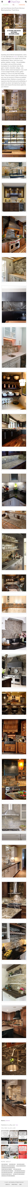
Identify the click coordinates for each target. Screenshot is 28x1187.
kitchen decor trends (7, 1170)
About (20, 1184)
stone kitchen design (18, 1174)
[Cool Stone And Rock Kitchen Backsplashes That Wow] (14, 120)
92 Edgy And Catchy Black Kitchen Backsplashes (5, 1134)
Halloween (5, 4)
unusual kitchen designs (8, 1175)
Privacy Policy (14, 1184)
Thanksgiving (22, 4)
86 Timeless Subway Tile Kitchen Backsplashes (14, 1134)
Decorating (5, 1164)
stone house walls (7, 1174)
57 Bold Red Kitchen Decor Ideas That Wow (22, 1149)
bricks (15, 56)
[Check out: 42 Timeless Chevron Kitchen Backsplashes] (14, 1152)
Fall (13, 4)
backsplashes (20, 1164)
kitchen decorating (20, 1170)
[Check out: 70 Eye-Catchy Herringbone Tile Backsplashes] (5, 1152)
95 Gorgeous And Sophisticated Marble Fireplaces (23, 1135)
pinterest (7, 1120)
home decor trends (7, 1169)
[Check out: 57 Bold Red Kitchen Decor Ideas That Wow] (23, 1152)
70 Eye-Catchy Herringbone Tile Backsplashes (5, 1149)
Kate (17, 1125)
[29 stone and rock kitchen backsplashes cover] (14, 50)
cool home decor (20, 1166)
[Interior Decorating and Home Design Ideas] (14, 2)
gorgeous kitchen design (8, 1167)
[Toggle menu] (2, 2)
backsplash (12, 1164)
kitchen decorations (7, 1172)
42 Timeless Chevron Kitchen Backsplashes (14, 1149)
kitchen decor (17, 1169)
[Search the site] (26, 2)
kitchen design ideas (19, 1172)
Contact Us (7, 1184)
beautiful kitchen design (8, 1166)
